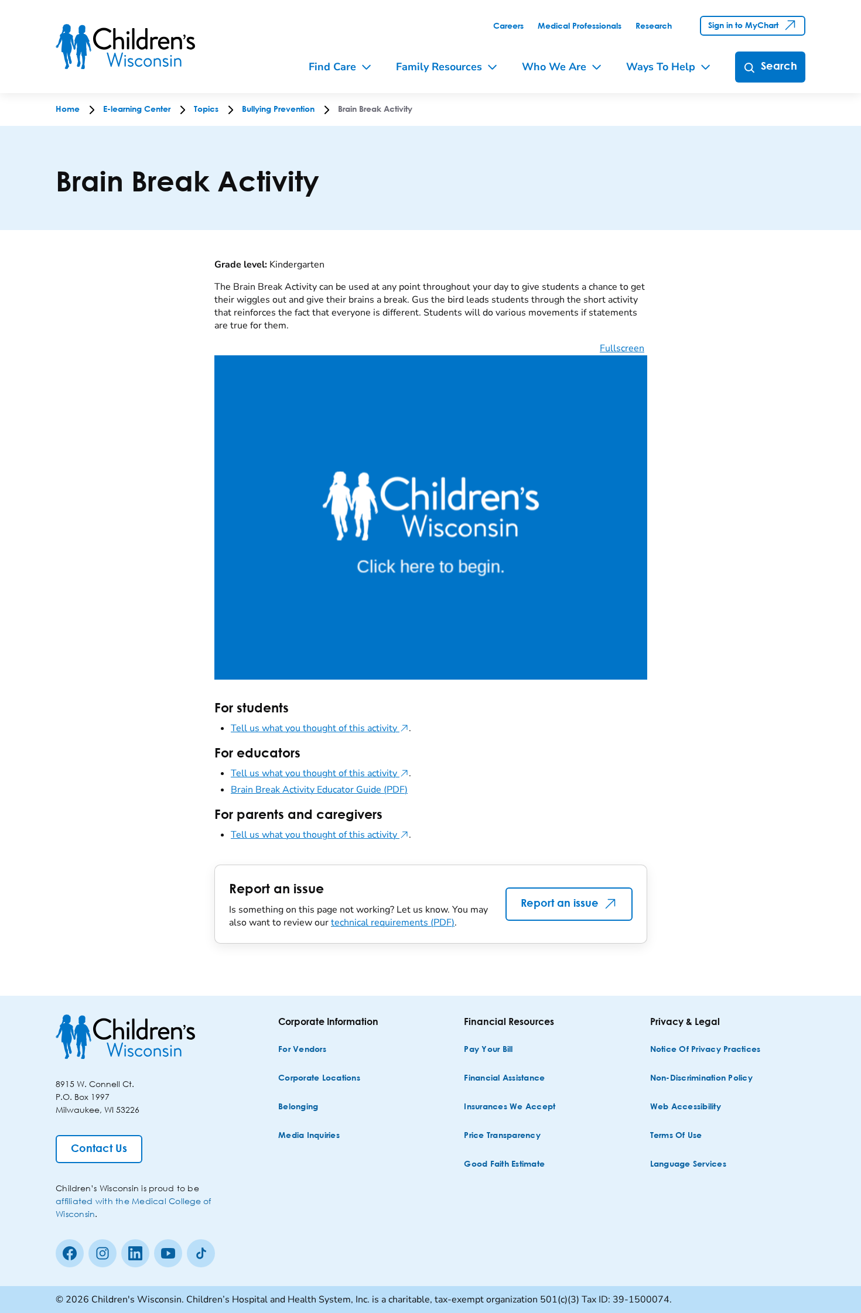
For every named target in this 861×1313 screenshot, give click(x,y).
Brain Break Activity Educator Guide (319, 789)
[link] (508, 26)
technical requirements (393, 922)
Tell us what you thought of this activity (320, 728)
